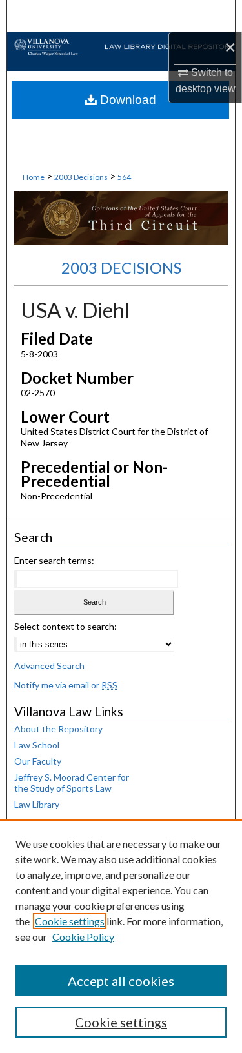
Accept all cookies (121, 980)
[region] (121, 936)
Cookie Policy (83, 936)
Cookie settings (70, 921)
